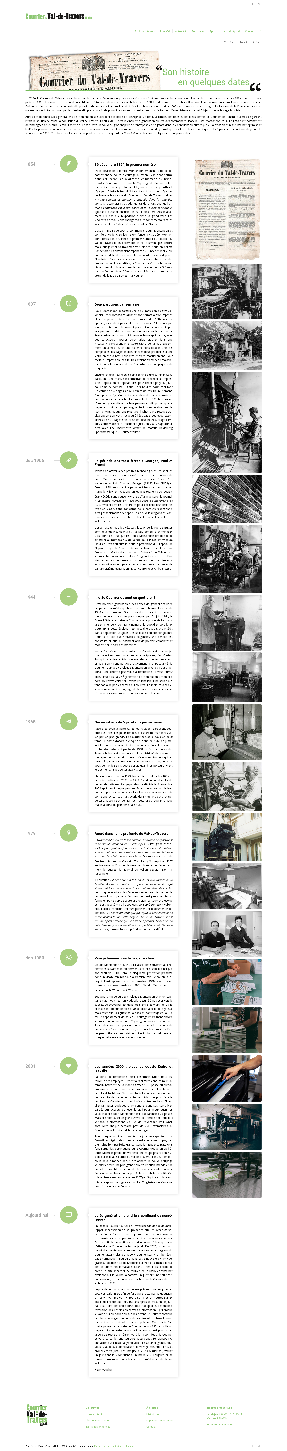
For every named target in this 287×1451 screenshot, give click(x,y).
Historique (152, 1414)
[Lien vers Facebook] (253, 4)
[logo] (58, 20)
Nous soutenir (94, 1414)
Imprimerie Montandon (160, 1420)
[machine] (227, 1127)
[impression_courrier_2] (227, 1175)
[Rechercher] (259, 31)
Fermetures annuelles (220, 1424)
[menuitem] (145, 31)
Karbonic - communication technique (114, 1446)
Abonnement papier (98, 1420)
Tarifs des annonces (98, 1426)
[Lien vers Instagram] (259, 4)
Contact (150, 1426)
